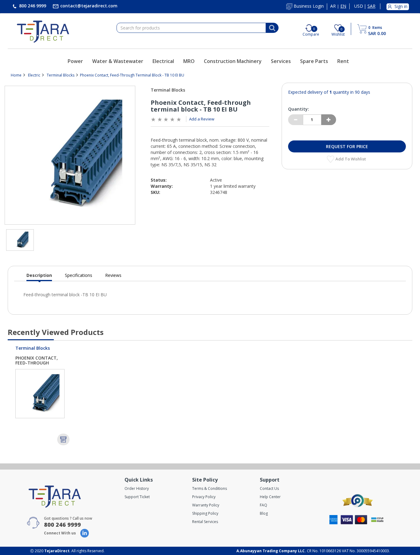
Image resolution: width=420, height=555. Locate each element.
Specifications (78, 275)
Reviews (113, 275)
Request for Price (347, 146)
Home (16, 75)
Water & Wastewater (117, 61)
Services (281, 61)
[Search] (272, 28)
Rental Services (205, 521)
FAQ (263, 505)
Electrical (163, 61)
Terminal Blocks (60, 75)
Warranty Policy (205, 505)
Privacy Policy (204, 496)
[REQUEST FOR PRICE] (63, 439)
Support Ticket (137, 496)
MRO (189, 61)
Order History (137, 488)
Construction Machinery (233, 61)
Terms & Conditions (209, 488)
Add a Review (201, 119)
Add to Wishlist (351, 159)
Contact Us (269, 488)
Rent (343, 61)
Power (75, 61)
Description (39, 276)
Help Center (270, 496)
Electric (34, 75)
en (343, 6)
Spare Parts (314, 61)
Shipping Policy (205, 513)
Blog (264, 513)
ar (333, 6)
